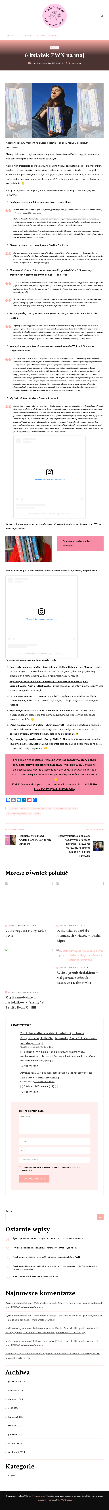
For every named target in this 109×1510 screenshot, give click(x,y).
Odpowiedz (31, 1066)
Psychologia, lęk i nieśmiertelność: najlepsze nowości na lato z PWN (46, 1257)
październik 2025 (16, 1381)
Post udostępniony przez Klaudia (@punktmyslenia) (49, 514)
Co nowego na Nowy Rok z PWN (25, 933)
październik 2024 (16, 1452)
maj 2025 (13, 1408)
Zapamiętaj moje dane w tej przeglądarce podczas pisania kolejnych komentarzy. (51, 1169)
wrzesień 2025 (15, 1390)
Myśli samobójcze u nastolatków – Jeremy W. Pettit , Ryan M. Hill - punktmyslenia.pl (51, 1328)
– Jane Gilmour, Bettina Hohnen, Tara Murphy (51, 667)
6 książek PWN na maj (17, 1358)
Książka (54, 47)
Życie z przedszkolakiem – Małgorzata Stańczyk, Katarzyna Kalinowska (77, 978)
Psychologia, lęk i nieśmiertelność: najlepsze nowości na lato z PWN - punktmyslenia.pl (52, 1353)
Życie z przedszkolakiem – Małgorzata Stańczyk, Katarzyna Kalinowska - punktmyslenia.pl (53, 1303)
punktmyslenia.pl (37, 1496)
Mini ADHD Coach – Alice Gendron (24, 1307)
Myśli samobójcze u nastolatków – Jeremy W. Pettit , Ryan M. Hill (25, 1002)
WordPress (65, 1499)
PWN (37, 813)
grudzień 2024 (15, 1434)
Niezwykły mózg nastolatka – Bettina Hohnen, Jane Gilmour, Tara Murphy (45, 1332)
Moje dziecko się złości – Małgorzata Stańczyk (35, 1276)
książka (14, 808)
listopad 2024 (15, 1443)
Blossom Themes (45, 1499)
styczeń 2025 (15, 1425)
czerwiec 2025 (15, 1399)
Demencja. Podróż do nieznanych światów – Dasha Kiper (78, 935)
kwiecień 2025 (15, 1417)
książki (24, 808)
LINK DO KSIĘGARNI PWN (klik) (54, 789)
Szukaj (8, 1211)
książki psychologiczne (66, 808)
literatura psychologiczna (19, 813)
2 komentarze (75, 63)
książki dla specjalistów (41, 808)
